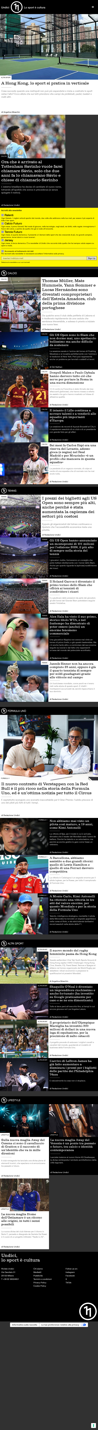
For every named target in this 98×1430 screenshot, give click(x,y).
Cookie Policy (39, 1286)
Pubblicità (38, 1275)
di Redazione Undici (10, 205)
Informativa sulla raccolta (24, 1324)
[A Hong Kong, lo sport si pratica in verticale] (49, 64)
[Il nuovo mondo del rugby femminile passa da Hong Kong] (49, 965)
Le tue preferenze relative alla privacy (60, 1324)
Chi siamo (38, 1269)
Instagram (70, 1272)
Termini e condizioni (42, 1279)
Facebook (70, 1275)
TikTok (68, 1282)
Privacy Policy (39, 1282)
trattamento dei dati (25, 251)
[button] (93, 7)
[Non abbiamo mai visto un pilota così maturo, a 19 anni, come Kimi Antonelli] (49, 836)
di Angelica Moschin (10, 112)
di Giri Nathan (56, 367)
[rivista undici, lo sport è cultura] (23, 7)
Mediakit (37, 1272)
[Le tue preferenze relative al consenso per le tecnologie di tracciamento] (93, 1425)
